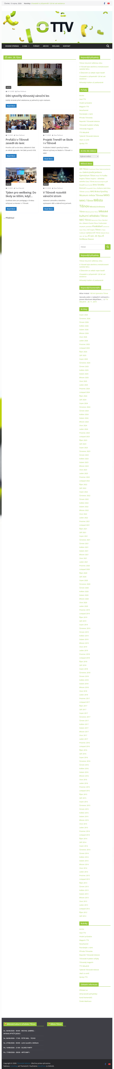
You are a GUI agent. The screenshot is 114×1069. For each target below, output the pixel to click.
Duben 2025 (83, 374)
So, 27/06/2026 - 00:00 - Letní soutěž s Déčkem (21, 1043)
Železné (91, 239)
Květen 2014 (84, 857)
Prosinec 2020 (84, 566)
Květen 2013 (84, 890)
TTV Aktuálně (84, 132)
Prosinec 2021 (84, 521)
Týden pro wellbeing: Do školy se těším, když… (21, 194)
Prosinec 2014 (84, 831)
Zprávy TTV (83, 143)
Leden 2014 (83, 872)
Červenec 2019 (84, 628)
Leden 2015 (83, 827)
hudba (104, 175)
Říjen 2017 (83, 706)
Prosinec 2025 (84, 344)
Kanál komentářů (85, 997)
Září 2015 (82, 798)
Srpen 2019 (83, 625)
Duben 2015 (83, 816)
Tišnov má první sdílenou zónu (90, 63)
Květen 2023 (84, 459)
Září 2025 (82, 355)
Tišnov (98, 229)
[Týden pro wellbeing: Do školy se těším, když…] (21, 175)
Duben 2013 (83, 894)
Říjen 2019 (83, 617)
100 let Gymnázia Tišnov (99, 293)
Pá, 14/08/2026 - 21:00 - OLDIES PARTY (17, 1048)
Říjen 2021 (83, 529)
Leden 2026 (83, 341)
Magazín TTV (84, 107)
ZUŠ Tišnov (96, 233)
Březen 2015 (84, 820)
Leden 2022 (83, 518)
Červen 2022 (84, 499)
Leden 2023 (83, 473)
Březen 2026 (84, 333)
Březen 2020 (84, 599)
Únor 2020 (83, 602)
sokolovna (106, 226)
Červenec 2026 (84, 318)
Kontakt (66, 46)
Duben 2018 (83, 684)
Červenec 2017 (84, 717)
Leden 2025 (83, 385)
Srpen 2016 (83, 757)
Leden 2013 (83, 905)
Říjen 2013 (83, 883)
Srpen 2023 (83, 448)
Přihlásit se (83, 990)
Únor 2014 (83, 868)
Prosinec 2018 (84, 654)
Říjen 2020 (83, 573)
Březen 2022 (84, 510)
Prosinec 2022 (84, 477)
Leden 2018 (83, 695)
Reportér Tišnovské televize (89, 121)
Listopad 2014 (84, 835)
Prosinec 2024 (84, 389)
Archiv (46, 46)
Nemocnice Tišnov (96, 220)
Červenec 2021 (84, 540)
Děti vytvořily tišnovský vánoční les (27, 96)
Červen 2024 (84, 411)
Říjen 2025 (83, 352)
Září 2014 (82, 842)
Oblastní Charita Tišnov (90, 223)
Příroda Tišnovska (86, 118)
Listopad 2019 (84, 614)
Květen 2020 (84, 591)
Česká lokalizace (85, 1001)
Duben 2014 (83, 861)
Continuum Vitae (94, 169)
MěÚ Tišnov (85, 219)
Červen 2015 (84, 809)
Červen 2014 (84, 853)
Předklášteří (97, 226)
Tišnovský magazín (86, 129)
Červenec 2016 (84, 761)
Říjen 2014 (83, 839)
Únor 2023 (83, 470)
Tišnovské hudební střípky (89, 125)
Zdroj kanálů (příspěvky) (88, 994)
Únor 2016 (83, 780)
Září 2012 (82, 916)
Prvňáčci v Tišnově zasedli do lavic (17, 141)
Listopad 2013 (84, 879)
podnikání (89, 226)
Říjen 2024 (83, 396)
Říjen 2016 (83, 750)
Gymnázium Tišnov (87, 175)
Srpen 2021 (83, 536)
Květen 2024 (84, 414)
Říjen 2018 (83, 661)
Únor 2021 (83, 558)
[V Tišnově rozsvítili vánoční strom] (58, 175)
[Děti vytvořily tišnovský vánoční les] (40, 75)
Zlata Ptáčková (21, 91)
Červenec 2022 (84, 495)
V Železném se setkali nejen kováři (92, 73)
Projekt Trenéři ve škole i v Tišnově (58, 141)
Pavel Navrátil (19, 188)
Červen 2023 (84, 455)
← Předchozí (8, 218)
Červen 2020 (84, 588)
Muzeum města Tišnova (91, 195)
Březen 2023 (84, 466)
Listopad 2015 (84, 791)
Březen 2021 (84, 555)
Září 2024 (82, 400)
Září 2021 (82, 532)
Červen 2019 (84, 632)
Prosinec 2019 (84, 610)
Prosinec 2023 (84, 433)
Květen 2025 (84, 370)
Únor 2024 (83, 425)
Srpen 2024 (83, 403)
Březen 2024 (84, 422)
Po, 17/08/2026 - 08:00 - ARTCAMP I (16, 1052)
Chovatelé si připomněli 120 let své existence (48, 3)
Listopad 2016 (84, 746)
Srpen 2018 (83, 669)
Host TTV (82, 99)
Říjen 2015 (83, 794)
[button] (28, 46)
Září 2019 (82, 621)
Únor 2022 (83, 514)
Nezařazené (83, 110)
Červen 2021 (84, 543)
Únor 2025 (83, 381)
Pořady (36, 46)
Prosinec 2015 (84, 787)
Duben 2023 (83, 462)
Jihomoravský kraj (100, 182)
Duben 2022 (83, 507)
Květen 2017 (84, 724)
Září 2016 (82, 754)
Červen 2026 (84, 322)
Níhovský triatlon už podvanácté (91, 82)
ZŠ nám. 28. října (95, 236)
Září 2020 (82, 577)
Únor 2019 (83, 647)
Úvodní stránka (12, 46)
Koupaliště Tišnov (92, 188)
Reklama (55, 46)
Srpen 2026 (83, 315)
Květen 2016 (84, 768)
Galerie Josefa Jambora (92, 172)
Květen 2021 (84, 547)
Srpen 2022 (83, 492)
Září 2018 (82, 665)
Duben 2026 (83, 330)
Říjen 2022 (83, 484)
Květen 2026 (84, 326)
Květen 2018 (84, 680)
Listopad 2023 (84, 436)
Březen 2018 (84, 687)
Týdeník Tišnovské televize (89, 136)
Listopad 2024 (84, 392)
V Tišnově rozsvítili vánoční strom (54, 194)
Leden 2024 (83, 429)
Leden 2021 (83, 562)
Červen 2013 (84, 886)
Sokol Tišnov (83, 230)
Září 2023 (82, 444)
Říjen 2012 (83, 912)
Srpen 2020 (83, 580)
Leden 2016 (83, 783)
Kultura (100, 188)
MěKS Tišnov (86, 200)
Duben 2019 (83, 639)
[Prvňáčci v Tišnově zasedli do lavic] (21, 122)
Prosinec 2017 (84, 698)
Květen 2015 (84, 813)
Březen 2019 (84, 643)
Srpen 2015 (83, 802)
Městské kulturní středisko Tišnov (21, 1024)
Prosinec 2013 (84, 875)
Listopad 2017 (84, 702)
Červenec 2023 (84, 451)
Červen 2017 (84, 720)
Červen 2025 (84, 366)
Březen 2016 (84, 776)
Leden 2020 (83, 606)
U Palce (103, 230)
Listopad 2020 (84, 569)
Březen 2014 (84, 864)
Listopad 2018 (84, 658)
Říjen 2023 (83, 440)
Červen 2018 (84, 676)
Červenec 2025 (84, 363)
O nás (24, 46)
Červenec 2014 (84, 850)
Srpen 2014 (83, 846)
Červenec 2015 (84, 805)
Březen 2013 (84, 898)
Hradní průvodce (85, 103)
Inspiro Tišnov (84, 178)
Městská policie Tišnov (91, 212)
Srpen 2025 (83, 359)
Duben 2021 (83, 551)
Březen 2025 (84, 377)
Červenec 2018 (84, 673)
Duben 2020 (83, 595)
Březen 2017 (84, 732)
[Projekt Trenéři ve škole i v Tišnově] (58, 122)
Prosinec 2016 (84, 743)
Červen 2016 (84, 765)
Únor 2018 (83, 691)
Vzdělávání (82, 233)
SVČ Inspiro (91, 230)
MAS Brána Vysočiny (99, 191)
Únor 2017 (83, 735)
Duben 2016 (83, 772)
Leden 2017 (83, 739)
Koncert (82, 188)
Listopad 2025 (84, 348)
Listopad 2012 (84, 909)
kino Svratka (98, 184)
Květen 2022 (84, 503)
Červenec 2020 (84, 584)
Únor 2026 (83, 337)
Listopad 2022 (84, 481)
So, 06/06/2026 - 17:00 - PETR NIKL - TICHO (19, 1038)
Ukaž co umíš (84, 140)
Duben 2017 (83, 728)
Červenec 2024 (84, 407)
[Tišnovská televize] (57, 12)
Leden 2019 (83, 650)
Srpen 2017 (83, 713)
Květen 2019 (84, 636)
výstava (89, 233)
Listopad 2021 (84, 525)
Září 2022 (82, 488)
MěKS (106, 195)
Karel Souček (88, 185)
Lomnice (87, 192)
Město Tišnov (56, 1024)
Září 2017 (82, 709)
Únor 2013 (83, 901)
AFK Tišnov (83, 169)
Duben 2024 (83, 418)
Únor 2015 (83, 824)
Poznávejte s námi (86, 114)
